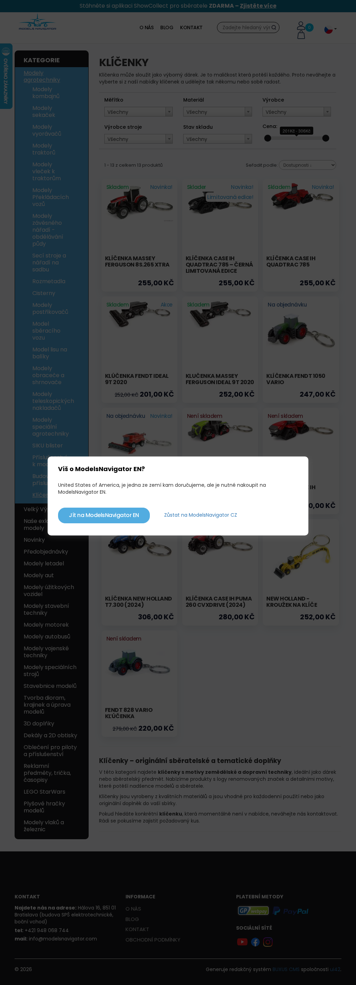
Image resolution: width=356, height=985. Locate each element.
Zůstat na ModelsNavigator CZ (200, 514)
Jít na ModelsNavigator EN (104, 515)
